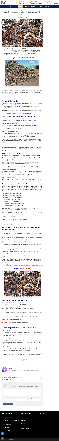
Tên (4, 398)
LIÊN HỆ (27, 6)
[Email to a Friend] (22, 360)
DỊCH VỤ (20, 6)
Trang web (32, 398)
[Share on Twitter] (20, 360)
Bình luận (5, 388)
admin (26, 17)
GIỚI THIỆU (33, 6)
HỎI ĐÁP (47, 6)
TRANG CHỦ (13, 6)
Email (17, 398)
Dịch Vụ (22, 10)
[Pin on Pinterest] (24, 360)
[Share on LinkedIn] (26, 360)
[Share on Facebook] (18, 360)
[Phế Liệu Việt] (5, 2)
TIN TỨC (40, 6)
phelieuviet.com (8, 432)
